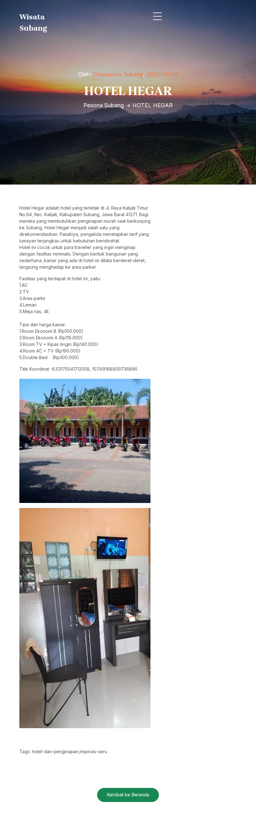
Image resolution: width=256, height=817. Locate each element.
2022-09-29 (162, 74)
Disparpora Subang (118, 74)
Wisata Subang (33, 23)
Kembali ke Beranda (128, 795)
